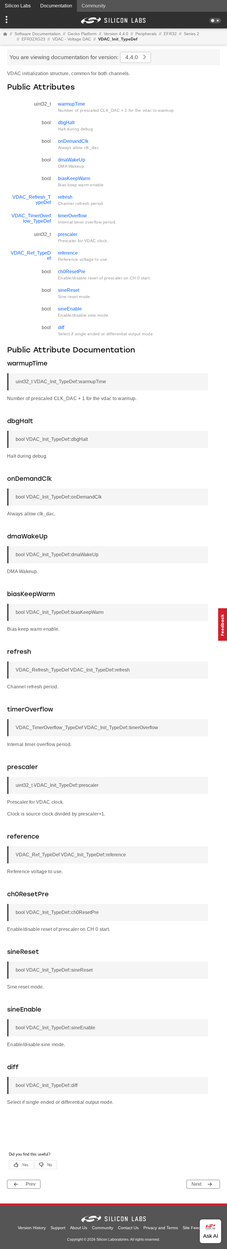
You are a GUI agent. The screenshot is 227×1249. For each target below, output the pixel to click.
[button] (17, 20)
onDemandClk (73, 141)
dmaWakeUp (71, 159)
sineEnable (70, 308)
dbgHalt (66, 122)
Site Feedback (196, 1227)
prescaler (67, 234)
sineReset (68, 290)
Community (94, 5)
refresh (65, 197)
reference (68, 252)
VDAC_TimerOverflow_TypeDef (31, 218)
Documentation (56, 5)
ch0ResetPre (71, 271)
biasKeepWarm (74, 178)
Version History (32, 1227)
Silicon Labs (18, 5)
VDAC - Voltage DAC (71, 39)
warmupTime (71, 103)
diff (61, 327)
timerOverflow (72, 215)
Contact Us (128, 1227)
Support (58, 1227)
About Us (78, 1227)
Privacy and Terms (160, 1227)
